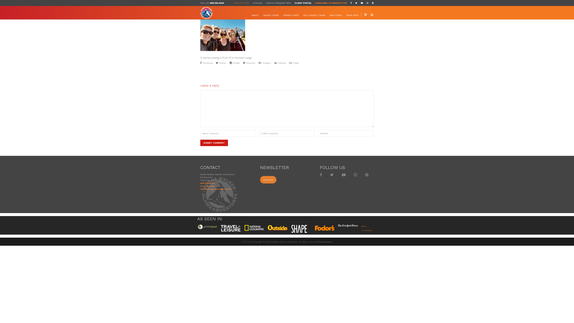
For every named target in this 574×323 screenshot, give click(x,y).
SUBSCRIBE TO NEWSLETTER (331, 3)
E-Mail (295, 63)
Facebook (207, 63)
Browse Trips (241, 3)
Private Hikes (291, 15)
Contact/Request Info (278, 3)
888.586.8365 (217, 3)
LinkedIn (281, 63)
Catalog (257, 3)
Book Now (352, 15)
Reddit (236, 63)
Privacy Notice (325, 242)
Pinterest (250, 63)
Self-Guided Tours (314, 15)
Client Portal (303, 3)
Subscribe (268, 180)
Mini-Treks (336, 15)
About (255, 15)
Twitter (222, 63)
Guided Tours (271, 15)
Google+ (266, 63)
